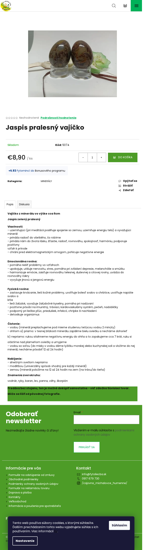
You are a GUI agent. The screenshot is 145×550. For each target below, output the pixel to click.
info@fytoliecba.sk (94, 474)
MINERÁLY (46, 181)
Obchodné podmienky (23, 479)
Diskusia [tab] (24, 204)
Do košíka (125, 157)
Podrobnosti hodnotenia (58, 118)
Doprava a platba (20, 492)
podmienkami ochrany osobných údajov (104, 432)
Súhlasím (119, 525)
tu (55, 531)
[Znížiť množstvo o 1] (83, 157)
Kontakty (14, 497)
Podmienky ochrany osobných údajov (33, 484)
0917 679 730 (90, 478)
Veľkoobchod (17, 501)
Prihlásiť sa (87, 447)
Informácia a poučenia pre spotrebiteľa (35, 506)
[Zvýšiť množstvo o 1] (101, 157)
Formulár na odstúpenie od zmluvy (32, 475)
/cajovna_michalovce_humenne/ (104, 483)
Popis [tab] (10, 204)
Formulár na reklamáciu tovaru (29, 488)
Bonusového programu (50, 171)
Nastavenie (25, 541)
